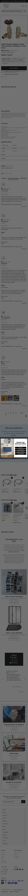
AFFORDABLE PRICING (21, 453)
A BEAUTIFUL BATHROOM (20, 451)
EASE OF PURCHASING (21, 449)
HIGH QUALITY (21, 447)
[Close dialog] (26, 439)
